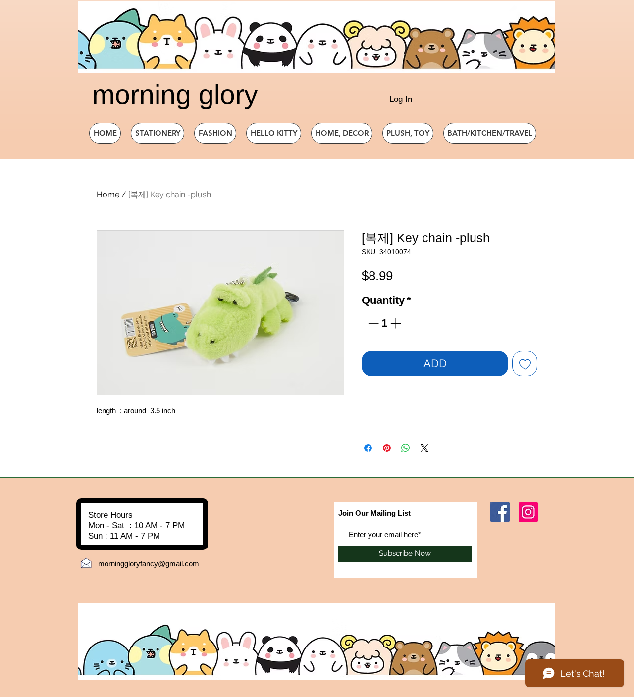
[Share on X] (424, 448)
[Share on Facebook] (368, 448)
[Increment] (396, 323)
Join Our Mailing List (374, 513)
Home (108, 194)
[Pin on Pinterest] (387, 448)
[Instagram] (528, 512)
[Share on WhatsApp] (406, 448)
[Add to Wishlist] (524, 363)
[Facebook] (500, 512)
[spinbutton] (384, 323)
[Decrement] (372, 323)
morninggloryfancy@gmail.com (148, 563)
